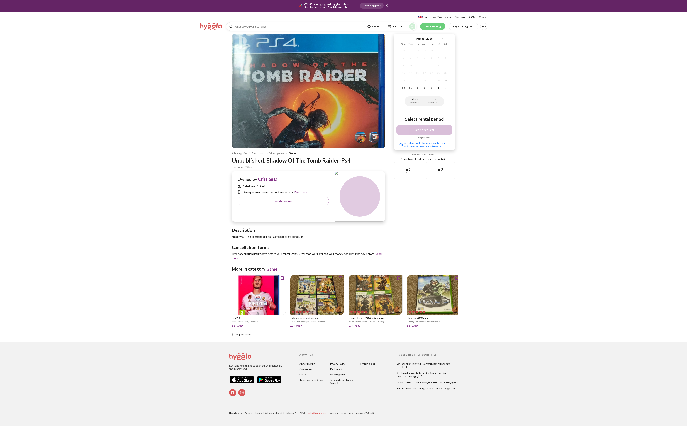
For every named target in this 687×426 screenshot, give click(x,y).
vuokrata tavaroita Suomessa (425, 373)
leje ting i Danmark (422, 363)
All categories (239, 153)
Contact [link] (483, 17)
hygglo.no (449, 388)
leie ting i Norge (417, 388)
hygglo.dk (402, 366)
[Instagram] (241, 392)
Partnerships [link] (337, 369)
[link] (211, 26)
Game (292, 153)
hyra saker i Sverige (419, 382)
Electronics (258, 153)
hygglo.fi (417, 376)
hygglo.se (452, 382)
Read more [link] (300, 192)
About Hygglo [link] (307, 363)
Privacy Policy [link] (337, 363)
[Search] (412, 26)
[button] (386, 5)
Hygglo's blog (367, 363)
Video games (276, 153)
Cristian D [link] (267, 179)
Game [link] (271, 268)
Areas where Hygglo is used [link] (341, 381)
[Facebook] (232, 392)
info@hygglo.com (317, 412)
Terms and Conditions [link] (311, 379)
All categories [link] (337, 374)
